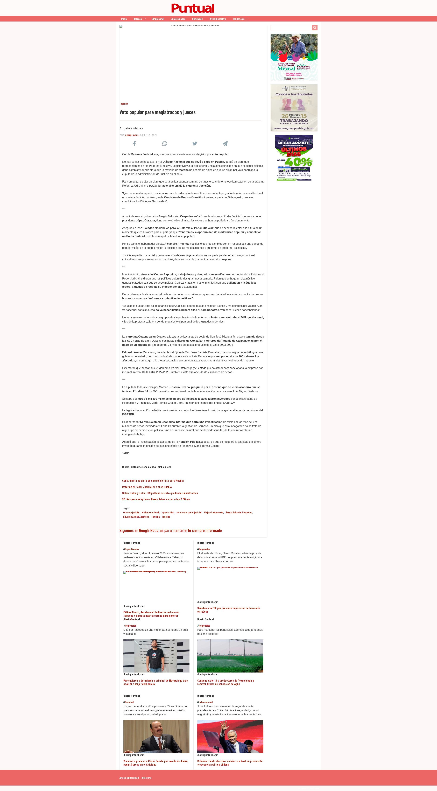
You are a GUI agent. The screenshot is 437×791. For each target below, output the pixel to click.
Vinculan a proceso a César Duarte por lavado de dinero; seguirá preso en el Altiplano (155, 762)
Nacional (129, 702)
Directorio (146, 777)
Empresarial (158, 18)
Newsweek (197, 18)
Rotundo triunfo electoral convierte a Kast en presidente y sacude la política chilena (230, 762)
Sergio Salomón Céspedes (239, 512)
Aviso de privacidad (129, 777)
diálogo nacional (150, 512)
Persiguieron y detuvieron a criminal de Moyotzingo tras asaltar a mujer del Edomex (155, 682)
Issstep (166, 516)
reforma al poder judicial (189, 512)
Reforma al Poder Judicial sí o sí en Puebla (147, 487)
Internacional (206, 702)
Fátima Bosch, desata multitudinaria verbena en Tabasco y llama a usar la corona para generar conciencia (151, 615)
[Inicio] (168, 8)
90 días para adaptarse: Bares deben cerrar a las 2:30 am (156, 499)
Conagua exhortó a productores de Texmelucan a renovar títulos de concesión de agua (225, 682)
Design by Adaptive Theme (308, 788)
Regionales (204, 549)
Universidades (178, 18)
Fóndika (156, 516)
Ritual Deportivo (217, 18)
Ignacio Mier (168, 512)
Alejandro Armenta (213, 512)
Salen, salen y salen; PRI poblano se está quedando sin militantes (160, 493)
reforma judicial (131, 512)
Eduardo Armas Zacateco (136, 516)
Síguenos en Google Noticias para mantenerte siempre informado (170, 530)
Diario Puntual (132, 135)
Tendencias (238, 18)
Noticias (137, 18)
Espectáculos (132, 549)
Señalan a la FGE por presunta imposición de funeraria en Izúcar (228, 609)
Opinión (124, 103)
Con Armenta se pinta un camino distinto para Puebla (153, 480)
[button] (134, 144)
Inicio (124, 18)
